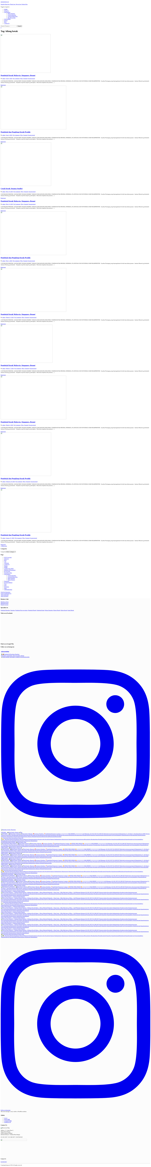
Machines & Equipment (9, 570)
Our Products (7, 12)
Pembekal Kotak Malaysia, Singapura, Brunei (18, 75)
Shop (5, 588)
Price (5, 584)
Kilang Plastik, (56, 610)
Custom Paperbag (12, 15)
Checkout (6, 563)
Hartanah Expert (4, 603)
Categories (3, 551)
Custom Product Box (13, 16)
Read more (3, 85)
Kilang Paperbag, (49, 610)
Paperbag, (12, 610)
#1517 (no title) (8, 557)
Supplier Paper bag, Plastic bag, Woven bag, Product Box (14, 4)
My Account (7, 571)
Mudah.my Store (5, 602)
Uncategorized (31, 78)
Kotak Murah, (71, 610)
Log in (5, 1118)
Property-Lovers (4, 604)
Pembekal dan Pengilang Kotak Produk (15, 132)
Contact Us (6, 23)
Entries (7, 1119)
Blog (5, 22)
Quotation (6, 586)
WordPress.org (7, 1122)
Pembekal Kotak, (41, 610)
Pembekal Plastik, (32, 610)
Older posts (4, 546)
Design (6, 20)
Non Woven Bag (11, 17)
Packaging (6, 581)
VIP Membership (8, 589)
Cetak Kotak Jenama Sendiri (12, 188)
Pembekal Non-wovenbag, (21, 610)
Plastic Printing (11, 13)
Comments (8, 1120)
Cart (5, 561)
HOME (6, 9)
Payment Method (8, 582)
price (5, 585)
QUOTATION (7, 19)
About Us (6, 10)
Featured (25, 78)
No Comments (16, 78)
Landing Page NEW (9, 568)
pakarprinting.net (5, 1)
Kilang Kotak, (64, 610)
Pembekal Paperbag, (5, 610)
